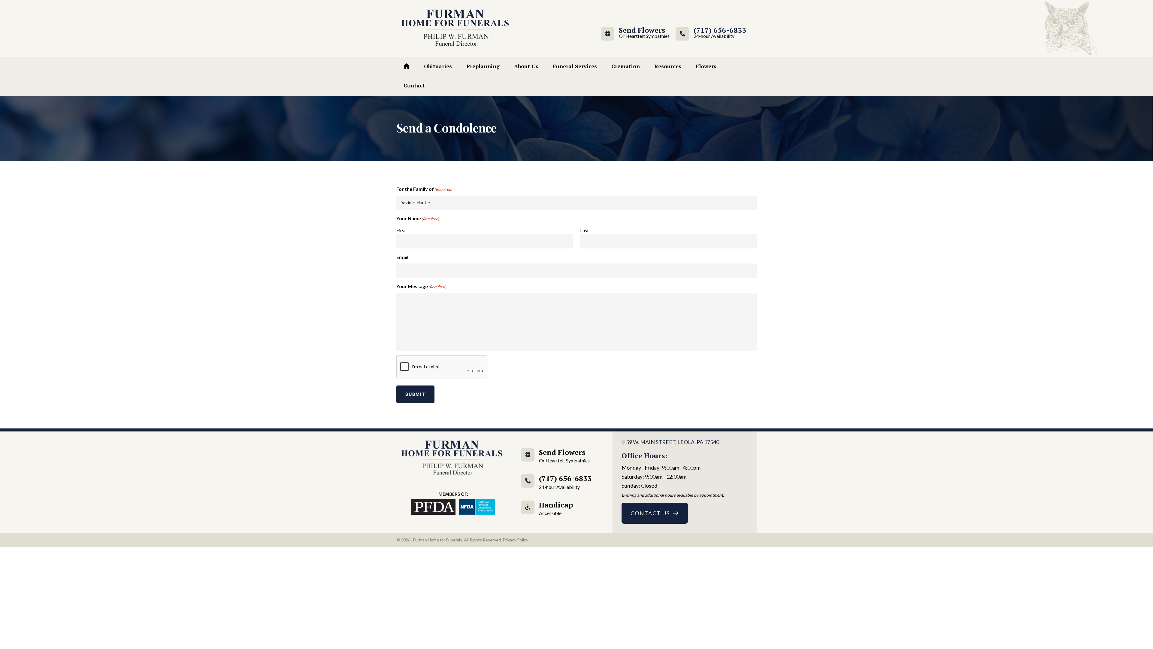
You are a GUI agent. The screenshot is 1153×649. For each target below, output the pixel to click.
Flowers (706, 66)
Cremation (625, 66)
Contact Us (650, 513)
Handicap (556, 508)
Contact (414, 85)
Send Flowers (642, 33)
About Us (526, 66)
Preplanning (483, 66)
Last (584, 230)
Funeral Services (575, 66)
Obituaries (438, 66)
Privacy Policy (515, 539)
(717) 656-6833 (720, 33)
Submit (415, 394)
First (401, 230)
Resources (667, 66)
